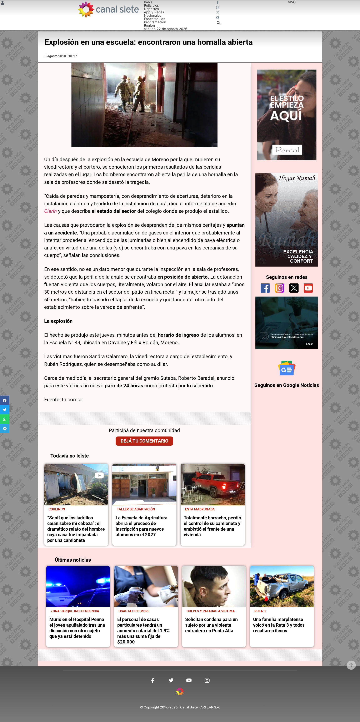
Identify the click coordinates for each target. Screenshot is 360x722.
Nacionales (152, 15)
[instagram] (280, 288)
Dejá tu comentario (144, 441)
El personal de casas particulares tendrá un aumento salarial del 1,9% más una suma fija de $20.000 (143, 631)
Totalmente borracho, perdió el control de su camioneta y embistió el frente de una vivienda (212, 526)
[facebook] (265, 288)
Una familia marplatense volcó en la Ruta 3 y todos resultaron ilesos (279, 625)
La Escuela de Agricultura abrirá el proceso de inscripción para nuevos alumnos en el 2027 (142, 526)
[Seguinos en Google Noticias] (287, 368)
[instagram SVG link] (218, 7)
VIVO (292, 2)
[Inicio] (108, 9)
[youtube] (308, 288)
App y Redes (154, 12)
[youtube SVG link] (218, 17)
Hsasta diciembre (134, 611)
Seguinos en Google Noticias (286, 385)
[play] (99, 475)
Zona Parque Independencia (75, 611)
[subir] (351, 665)
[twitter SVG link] (218, 12)
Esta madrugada (200, 509)
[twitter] (294, 288)
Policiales (151, 5)
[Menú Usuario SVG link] (2, 3)
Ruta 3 (260, 611)
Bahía (148, 2)
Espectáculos (154, 19)
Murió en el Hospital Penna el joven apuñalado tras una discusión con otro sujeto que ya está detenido (77, 628)
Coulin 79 (57, 509)
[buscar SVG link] (218, 23)
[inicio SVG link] (180, 692)
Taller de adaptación (136, 509)
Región (149, 25)
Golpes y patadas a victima (210, 611)
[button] (4, 400)
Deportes (151, 9)
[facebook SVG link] (218, 2)
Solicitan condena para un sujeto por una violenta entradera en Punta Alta (211, 625)
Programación (155, 22)
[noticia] (76, 484)
